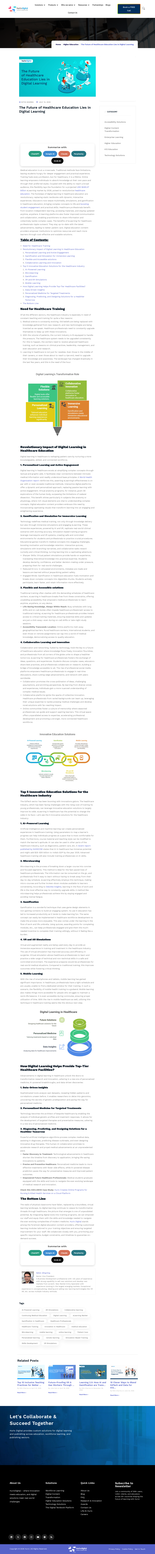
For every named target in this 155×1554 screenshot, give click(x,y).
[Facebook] (25, 1537)
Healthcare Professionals (60, 1321)
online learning (65, 1332)
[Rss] (51, 1537)
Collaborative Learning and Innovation (43, 263)
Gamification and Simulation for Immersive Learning (50, 256)
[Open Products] (57, 5)
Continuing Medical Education (34, 1315)
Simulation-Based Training (77, 1338)
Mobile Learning (32, 283)
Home (58, 44)
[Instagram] (31, 1537)
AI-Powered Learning (35, 269)
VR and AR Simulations (36, 280)
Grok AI (57, 161)
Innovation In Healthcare (55, 1327)
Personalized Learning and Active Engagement (47, 252)
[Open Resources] (89, 5)
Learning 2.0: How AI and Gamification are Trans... (92, 1383)
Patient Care (83, 1332)
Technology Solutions (115, 155)
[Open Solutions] (44, 5)
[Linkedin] (11, 1537)
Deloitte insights (53, 887)
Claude (64, 154)
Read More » (21, 1392)
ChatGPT (35, 154)
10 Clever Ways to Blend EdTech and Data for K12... (123, 1385)
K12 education (111, 149)
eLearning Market (80, 1315)
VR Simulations (50, 1343)
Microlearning (31, 273)
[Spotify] (45, 1537)
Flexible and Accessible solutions (40, 259)
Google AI (50, 154)
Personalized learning (31, 1338)
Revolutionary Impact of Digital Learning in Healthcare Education (53, 249)
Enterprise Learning (114, 137)
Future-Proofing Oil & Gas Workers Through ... (61, 1383)
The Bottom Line (31, 303)
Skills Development (30, 1343)
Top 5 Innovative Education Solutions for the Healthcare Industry (54, 266)
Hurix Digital (75, 1221)
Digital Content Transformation (112, 129)
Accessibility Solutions (115, 122)
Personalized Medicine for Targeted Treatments (47, 293)
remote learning (52, 1338)
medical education (79, 1327)
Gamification (31, 276)
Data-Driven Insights (35, 290)
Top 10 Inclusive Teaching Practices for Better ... (30, 1383)
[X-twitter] (18, 1537)
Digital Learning (60, 1315)
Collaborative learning (74, 1310)
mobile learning (45, 1332)
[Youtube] (38, 1537)
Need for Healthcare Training (36, 246)
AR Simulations (52, 1310)
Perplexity (79, 154)
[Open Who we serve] (75, 5)
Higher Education (70, 44)
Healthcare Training (30, 1327)
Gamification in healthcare (33, 1321)
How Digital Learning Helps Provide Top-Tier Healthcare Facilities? (54, 286)
